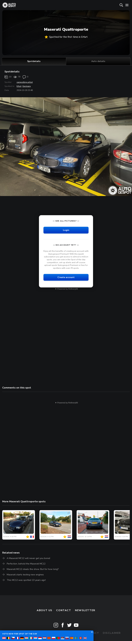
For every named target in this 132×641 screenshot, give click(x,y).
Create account (66, 277)
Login (66, 230)
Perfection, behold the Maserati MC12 (26, 563)
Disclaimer (112, 633)
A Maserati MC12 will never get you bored (28, 558)
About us (44, 610)
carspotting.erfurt (25, 82)
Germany (26, 86)
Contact (63, 610)
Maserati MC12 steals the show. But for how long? (33, 569)
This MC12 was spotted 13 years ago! (26, 580)
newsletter (85, 610)
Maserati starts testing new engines (25, 574)
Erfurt (19, 86)
